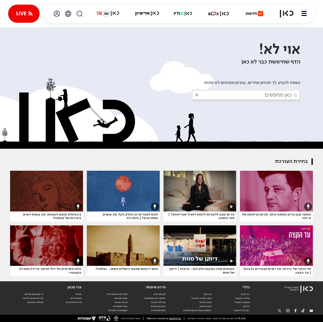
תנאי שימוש (205, 306)
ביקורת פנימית (158, 306)
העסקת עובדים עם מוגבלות (197, 310)
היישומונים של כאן (33, 294)
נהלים (246, 306)
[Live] (24, 13)
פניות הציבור (120, 302)
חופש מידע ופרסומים (155, 298)
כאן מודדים (76, 298)
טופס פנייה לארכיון (117, 310)
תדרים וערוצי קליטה (32, 298)
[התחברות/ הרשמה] (57, 14)
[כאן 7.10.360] (107, 13)
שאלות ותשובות (35, 302)
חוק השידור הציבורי (201, 298)
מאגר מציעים (120, 298)
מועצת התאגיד (242, 302)
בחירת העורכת (291, 161)
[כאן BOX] (218, 13)
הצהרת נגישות (242, 310)
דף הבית (245, 294)
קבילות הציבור (158, 302)
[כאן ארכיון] (147, 13)
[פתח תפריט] (304, 13)
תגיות (78, 294)
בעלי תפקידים (120, 306)
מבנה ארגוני (205, 302)
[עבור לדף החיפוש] (79, 14)
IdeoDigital (175, 318)
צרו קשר (207, 294)
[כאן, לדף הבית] (284, 13)
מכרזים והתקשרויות (117, 294)
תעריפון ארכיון (158, 310)
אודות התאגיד (242, 298)
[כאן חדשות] (254, 13)
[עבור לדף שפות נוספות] (68, 14)
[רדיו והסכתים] (183, 13)
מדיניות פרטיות (74, 302)
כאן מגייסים (160, 294)
